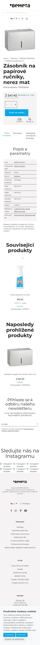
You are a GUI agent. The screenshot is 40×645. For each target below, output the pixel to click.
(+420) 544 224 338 (20, 605)
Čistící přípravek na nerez (20, 295)
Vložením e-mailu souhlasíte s (18, 430)
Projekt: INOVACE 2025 (20, 579)
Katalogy (20, 527)
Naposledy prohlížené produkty (30, 135)
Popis (6, 133)
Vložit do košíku (17, 112)
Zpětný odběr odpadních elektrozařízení (20, 548)
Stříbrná (17, 176)
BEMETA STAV (20, 576)
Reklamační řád (20, 537)
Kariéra (20, 569)
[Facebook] (11, 510)
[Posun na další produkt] (23, 258)
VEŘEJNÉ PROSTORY (27, 58)
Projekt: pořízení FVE (20, 583)
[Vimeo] (20, 510)
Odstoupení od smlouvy (20, 534)
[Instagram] (16, 510)
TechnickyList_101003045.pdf (24, 215)
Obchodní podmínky (20, 531)
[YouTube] (25, 510)
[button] (23, 18)
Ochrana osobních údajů (20, 541)
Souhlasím (9, 635)
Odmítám (21, 635)
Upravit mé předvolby (14, 639)
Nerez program (19, 166)
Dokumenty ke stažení (20, 566)
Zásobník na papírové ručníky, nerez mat (20, 61)
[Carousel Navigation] (20, 258)
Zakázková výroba (20, 573)
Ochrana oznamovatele (20, 544)
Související (17, 133)
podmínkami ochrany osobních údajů (18, 430)
